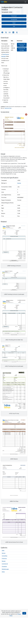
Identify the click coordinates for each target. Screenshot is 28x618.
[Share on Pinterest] (26, 114)
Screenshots (14, 19)
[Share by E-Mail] (9, 32)
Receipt (3, 561)
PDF (14, 26)
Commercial (5, 563)
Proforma (4, 558)
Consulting (4, 555)
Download (14, 16)
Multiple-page (5, 569)
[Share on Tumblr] (17, 32)
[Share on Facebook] (2, 32)
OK (24, 613)
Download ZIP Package (21, 49)
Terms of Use (8, 108)
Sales (3, 550)
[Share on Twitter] (6, 32)
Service (19, 183)
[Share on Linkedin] (13, 32)
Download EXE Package (21, 44)
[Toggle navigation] (25, 2)
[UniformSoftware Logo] (5, 2)
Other (3, 571)
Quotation (4, 566)
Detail (14, 23)
